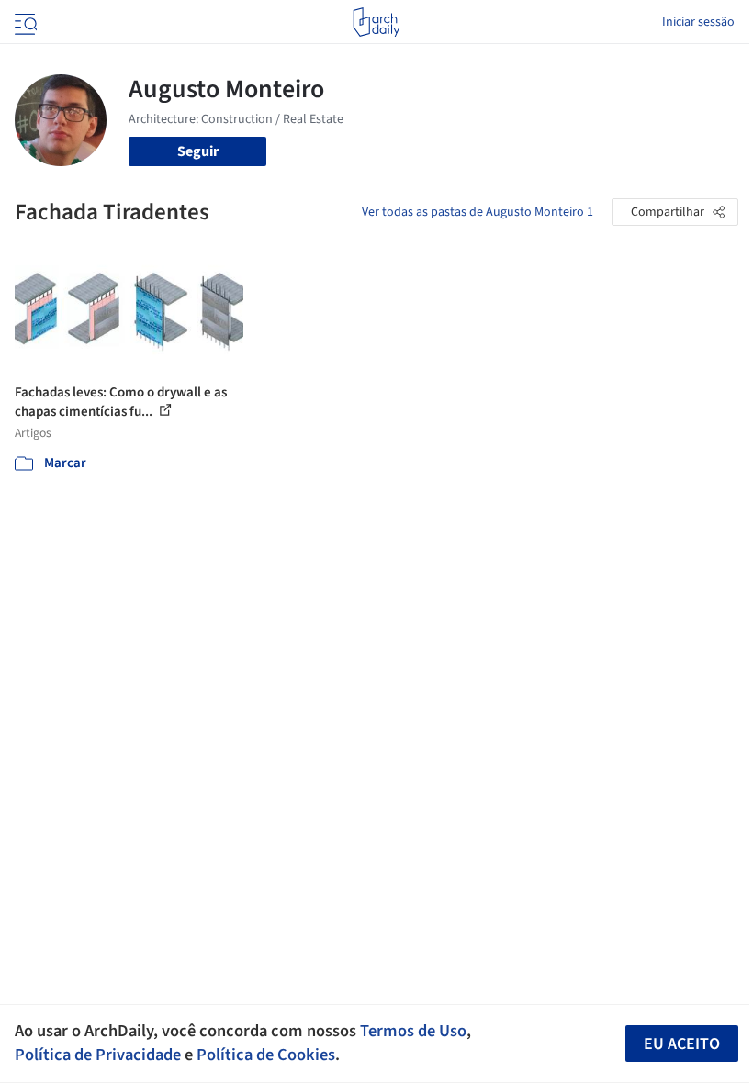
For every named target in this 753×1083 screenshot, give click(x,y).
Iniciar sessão (698, 22)
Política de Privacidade (98, 1054)
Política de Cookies (266, 1054)
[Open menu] (24, 22)
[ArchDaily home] (376, 22)
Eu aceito (682, 1044)
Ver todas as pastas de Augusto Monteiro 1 (477, 212)
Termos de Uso (413, 1031)
